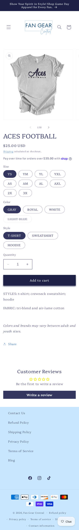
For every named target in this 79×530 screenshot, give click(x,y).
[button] (8, 27)
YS (10, 174)
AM (25, 183)
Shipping (8, 151)
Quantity (9, 254)
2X (10, 193)
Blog (11, 460)
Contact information (41, 525)
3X (25, 193)
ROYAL (32, 209)
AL (41, 183)
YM (25, 174)
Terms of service (40, 519)
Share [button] (12, 344)
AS (10, 183)
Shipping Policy (19, 432)
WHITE (54, 209)
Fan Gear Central (34, 512)
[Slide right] (48, 127)
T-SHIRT (14, 235)
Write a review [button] (39, 395)
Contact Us (16, 413)
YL (41, 174)
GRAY (12, 209)
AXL (57, 183)
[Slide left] (30, 127)
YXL (57, 174)
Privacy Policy (18, 441)
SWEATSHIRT (43, 235)
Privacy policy (17, 519)
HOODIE (14, 245)
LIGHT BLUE (20, 220)
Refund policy (57, 512)
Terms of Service (21, 451)
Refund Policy (18, 422)
